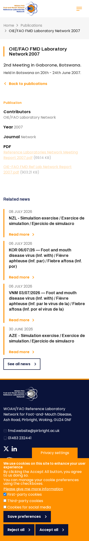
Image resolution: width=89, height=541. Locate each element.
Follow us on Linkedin (14, 448)
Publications (31, 25)
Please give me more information (33, 489)
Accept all (48, 529)
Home (8, 25)
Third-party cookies (25, 500)
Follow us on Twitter (6, 448)
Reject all (16, 529)
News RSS (22, 448)
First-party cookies (24, 494)
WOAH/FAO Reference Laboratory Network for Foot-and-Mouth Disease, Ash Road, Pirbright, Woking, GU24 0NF (37, 414)
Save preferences (24, 516)
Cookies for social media (29, 507)
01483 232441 (19, 438)
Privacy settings (55, 452)
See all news (19, 364)
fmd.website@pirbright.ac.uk (34, 430)
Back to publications (28, 83)
